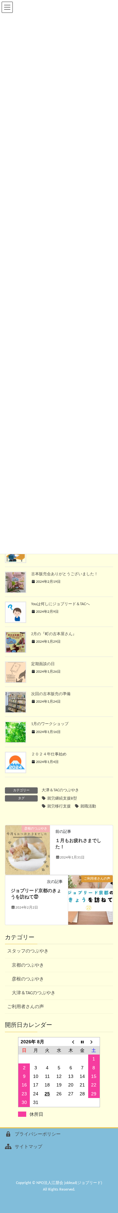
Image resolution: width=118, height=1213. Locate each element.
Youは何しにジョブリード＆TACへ (60, 604)
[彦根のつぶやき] (27, 849)
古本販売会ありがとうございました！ (64, 574)
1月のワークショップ (50, 724)
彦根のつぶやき (28, 979)
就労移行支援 (59, 806)
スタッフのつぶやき (28, 951)
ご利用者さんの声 (25, 1006)
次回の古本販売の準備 (50, 694)
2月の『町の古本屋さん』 (53, 634)
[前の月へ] (71, 1041)
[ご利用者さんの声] (90, 899)
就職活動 (88, 806)
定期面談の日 (43, 664)
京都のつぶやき (28, 965)
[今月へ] (82, 1041)
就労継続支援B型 (62, 799)
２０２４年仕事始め (49, 754)
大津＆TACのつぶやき (60, 790)
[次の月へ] (94, 1041)
